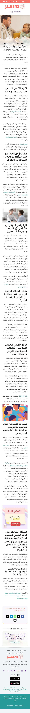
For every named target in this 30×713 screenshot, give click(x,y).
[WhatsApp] (15, 616)
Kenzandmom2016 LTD (14, 689)
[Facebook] (22, 616)
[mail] (4, 670)
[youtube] (19, 1)
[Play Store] (4, 1)
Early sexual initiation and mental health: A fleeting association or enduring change (15, 596)
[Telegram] (11, 616)
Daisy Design (12, 691)
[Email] (7, 616)
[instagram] (23, 1)
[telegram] (13, 1)
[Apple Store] (7, 1)
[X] (19, 616)
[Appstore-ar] (15, 677)
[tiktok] (16, 1)
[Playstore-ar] (15, 682)
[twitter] (10, 1)
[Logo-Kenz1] (15, 4)
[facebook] (26, 1)
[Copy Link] (15, 620)
